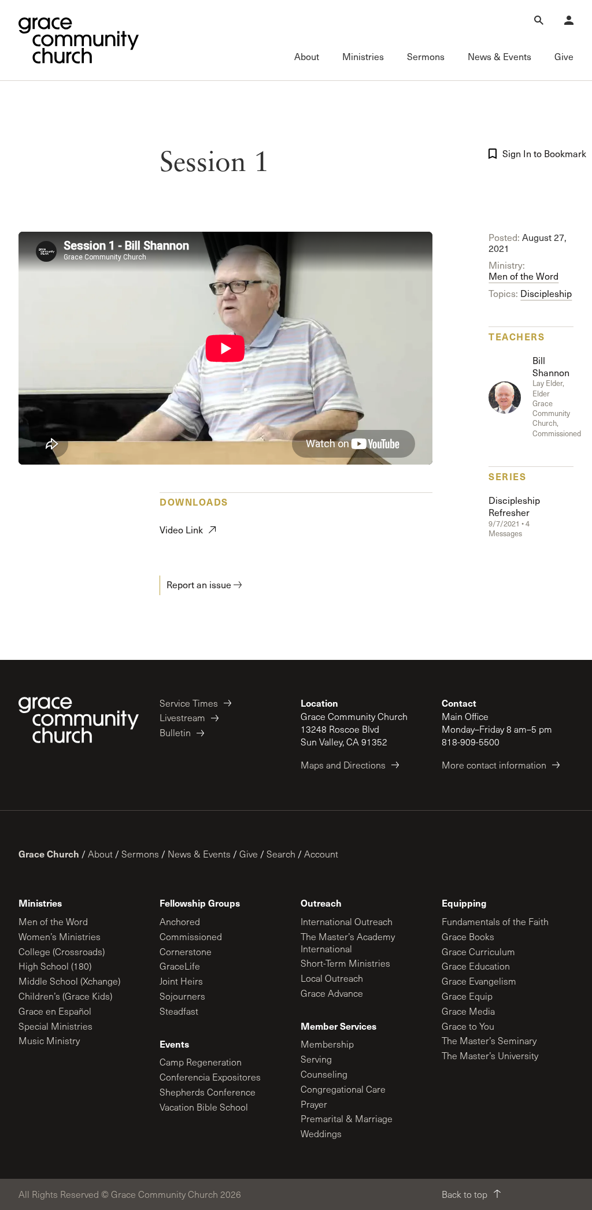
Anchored (180, 921)
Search (281, 854)
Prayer (314, 1104)
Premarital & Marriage (347, 1118)
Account (321, 854)
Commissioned (191, 936)
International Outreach (347, 921)
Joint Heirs (181, 981)
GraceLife (180, 966)
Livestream (182, 717)
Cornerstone (186, 951)
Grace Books (468, 936)
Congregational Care (343, 1089)
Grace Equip (467, 996)
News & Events (199, 854)
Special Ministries (55, 1026)
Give (248, 854)
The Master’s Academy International (348, 942)
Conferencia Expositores (210, 1077)
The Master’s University (490, 1055)
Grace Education (476, 966)
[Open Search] (538, 20)
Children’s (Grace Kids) (65, 996)
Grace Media (468, 1011)
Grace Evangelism (479, 981)
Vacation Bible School (204, 1107)
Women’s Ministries (59, 936)
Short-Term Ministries (345, 963)
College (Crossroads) (61, 951)
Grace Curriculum (478, 951)
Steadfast (179, 1011)
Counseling (324, 1074)
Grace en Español (54, 1011)
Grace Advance (332, 993)
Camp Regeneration (201, 1062)
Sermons (140, 854)
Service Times (189, 703)
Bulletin (175, 732)
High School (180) (54, 966)
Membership (327, 1044)
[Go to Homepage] (78, 40)
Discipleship (546, 293)
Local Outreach (332, 978)
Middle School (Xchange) (69, 981)
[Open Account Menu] (568, 20)
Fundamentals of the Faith (495, 921)
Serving (316, 1059)
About (100, 854)
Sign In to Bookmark (540, 153)
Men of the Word (523, 275)
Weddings (321, 1133)
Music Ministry (49, 1040)
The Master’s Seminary (489, 1040)
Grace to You (468, 1026)
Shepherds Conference (208, 1092)
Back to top (464, 1194)
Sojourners (182, 996)
